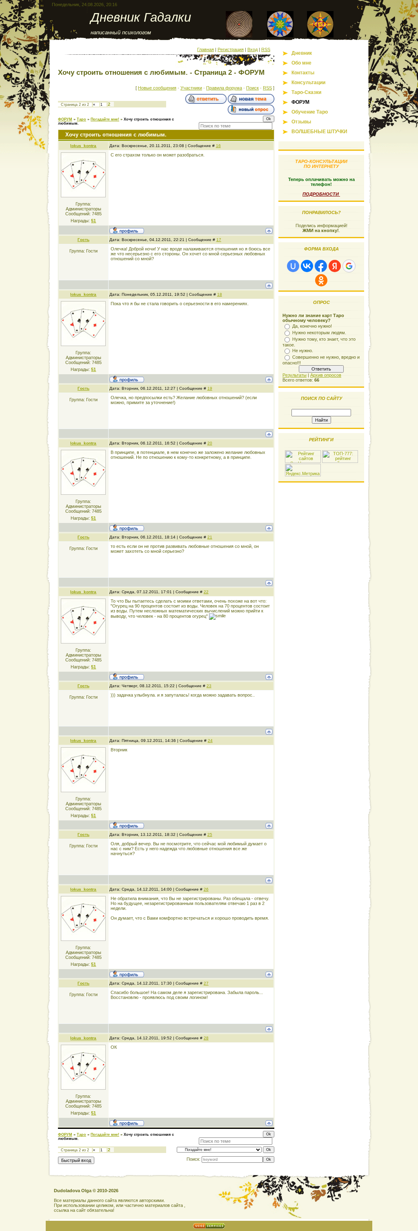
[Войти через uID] (293, 266)
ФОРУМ (65, 119)
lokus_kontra (83, 145)
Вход (252, 49)
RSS (265, 49)
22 (206, 592)
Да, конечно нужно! (312, 326)
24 (210, 740)
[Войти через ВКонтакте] (307, 266)
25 (209, 834)
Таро (81, 119)
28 (206, 1038)
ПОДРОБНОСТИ (321, 194)
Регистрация (231, 49)
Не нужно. (302, 350)
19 (209, 388)
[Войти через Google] (349, 266)
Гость (83, 239)
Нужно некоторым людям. (319, 332)
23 (209, 686)
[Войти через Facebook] (321, 266)
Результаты (294, 375)
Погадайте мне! (105, 119)
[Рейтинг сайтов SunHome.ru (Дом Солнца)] (303, 461)
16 (218, 145)
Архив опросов (325, 375)
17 (218, 239)
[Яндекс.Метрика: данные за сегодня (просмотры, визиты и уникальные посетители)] (303, 470)
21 (209, 537)
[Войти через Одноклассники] (321, 280)
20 (209, 443)
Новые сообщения (157, 87)
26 (206, 889)
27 (206, 983)
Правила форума (224, 87)
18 (219, 294)
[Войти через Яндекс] (335, 266)
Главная (205, 49)
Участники (191, 87)
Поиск (252, 87)
